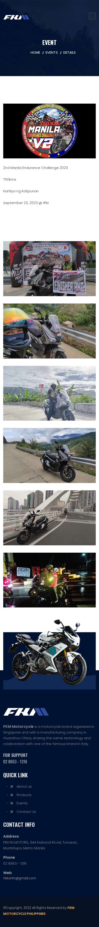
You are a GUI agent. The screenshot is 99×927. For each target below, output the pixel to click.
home (35, 52)
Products (24, 794)
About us (24, 786)
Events (22, 803)
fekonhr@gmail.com (19, 878)
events (52, 52)
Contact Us (26, 811)
